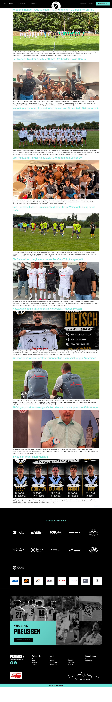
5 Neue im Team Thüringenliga (30, 456)
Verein (11, 3)
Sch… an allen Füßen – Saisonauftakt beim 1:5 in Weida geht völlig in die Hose (54, 208)
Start (5, 3)
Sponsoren (83, 3)
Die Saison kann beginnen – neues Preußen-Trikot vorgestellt (48, 259)
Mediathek (33, 3)
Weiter (96, 506)
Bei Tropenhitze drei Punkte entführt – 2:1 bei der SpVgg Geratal (49, 59)
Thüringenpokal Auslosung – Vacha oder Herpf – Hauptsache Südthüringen (56, 407)
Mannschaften (22, 3)
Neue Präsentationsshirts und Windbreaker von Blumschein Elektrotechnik (55, 108)
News (91, 3)
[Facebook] (11, 662)
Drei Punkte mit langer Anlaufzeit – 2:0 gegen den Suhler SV (47, 157)
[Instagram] (15, 662)
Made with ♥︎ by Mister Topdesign (56, 685)
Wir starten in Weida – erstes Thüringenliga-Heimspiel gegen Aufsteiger (54, 358)
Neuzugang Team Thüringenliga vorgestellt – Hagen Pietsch (47, 308)
